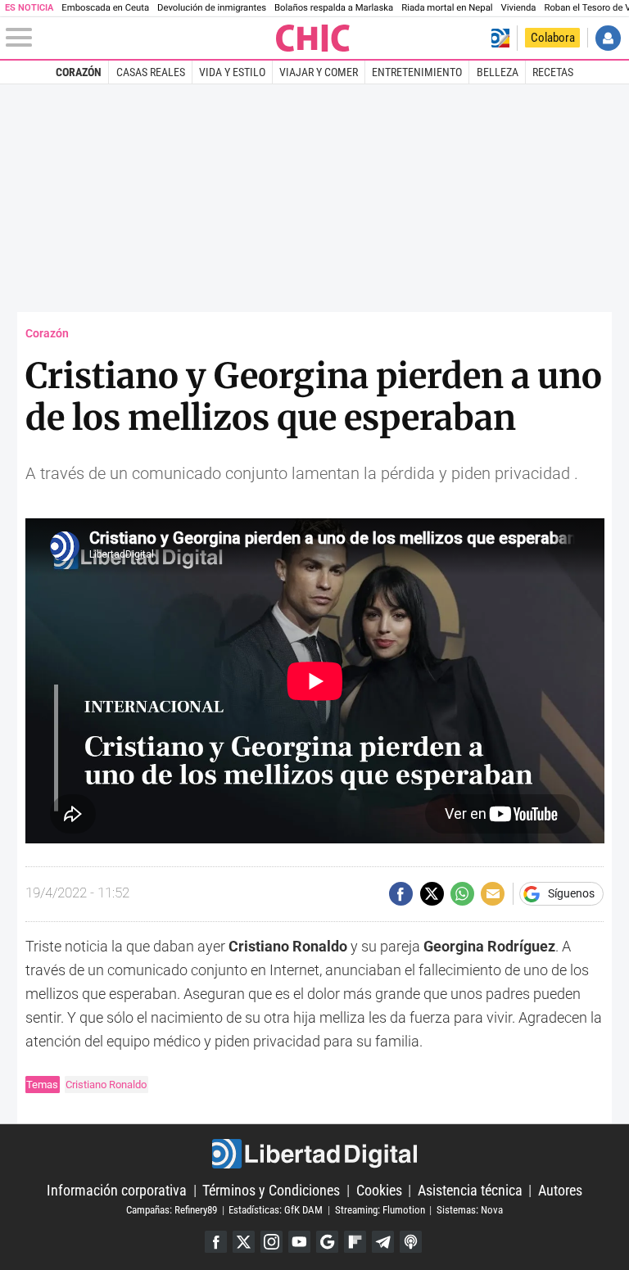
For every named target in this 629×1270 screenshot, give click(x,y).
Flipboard (355, 1242)
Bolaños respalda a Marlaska (333, 7)
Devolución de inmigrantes (211, 7)
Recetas (552, 72)
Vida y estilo (232, 72)
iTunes (411, 1242)
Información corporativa (117, 1190)
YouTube (299, 1242)
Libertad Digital (314, 1153)
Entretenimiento (417, 72)
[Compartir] (401, 894)
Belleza (497, 72)
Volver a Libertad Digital (500, 38)
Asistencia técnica (470, 1190)
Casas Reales (150, 72)
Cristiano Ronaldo (106, 1084)
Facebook (216, 1242)
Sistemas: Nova (470, 1210)
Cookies (379, 1190)
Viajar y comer (318, 72)
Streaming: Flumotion (380, 1210)
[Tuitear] (432, 894)
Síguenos (571, 894)
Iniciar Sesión (608, 38)
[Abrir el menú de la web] (140, 37)
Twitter (244, 1242)
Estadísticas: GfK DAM (276, 1210)
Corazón (79, 72)
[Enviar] (462, 894)
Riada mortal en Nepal (446, 7)
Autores (560, 1190)
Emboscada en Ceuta (105, 7)
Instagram (271, 1242)
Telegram (383, 1242)
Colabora (553, 37)
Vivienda (518, 7)
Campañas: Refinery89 (171, 1210)
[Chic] (314, 38)
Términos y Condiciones (271, 1190)
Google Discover (327, 1242)
